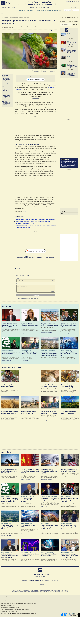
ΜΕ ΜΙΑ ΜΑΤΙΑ (63, 211)
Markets (32, 7)
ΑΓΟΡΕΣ (62, 209)
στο (32, 257)
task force (17, 262)
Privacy (37, 580)
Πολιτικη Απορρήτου (34, 298)
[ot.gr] (40, 4)
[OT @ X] (74, 1)
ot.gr (2, 17)
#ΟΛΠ (35, 10)
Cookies (41, 580)
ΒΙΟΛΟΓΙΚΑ (24, 262)
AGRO (5, 17)
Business (38, 7)
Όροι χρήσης (31, 580)
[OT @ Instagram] (76, 1)
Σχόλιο (17, 283)
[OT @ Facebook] (72, 1)
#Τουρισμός (48, 10)
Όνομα (17, 278)
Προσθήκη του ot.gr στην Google (36, 79)
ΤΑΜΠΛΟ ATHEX (63, 213)
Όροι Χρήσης (25, 298)
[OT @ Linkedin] (78, 1)
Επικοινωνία (24, 580)
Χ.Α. (2, 13)
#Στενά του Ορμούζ (28, 10)
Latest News (6, 452)
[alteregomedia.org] (64, 615)
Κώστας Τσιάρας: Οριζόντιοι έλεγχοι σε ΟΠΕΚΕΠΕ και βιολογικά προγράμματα (35, 219)
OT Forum (68, 1)
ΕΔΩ (25, 212)
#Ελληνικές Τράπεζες (56, 10)
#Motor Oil (21, 10)
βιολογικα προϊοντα (33, 262)
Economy (43, 7)
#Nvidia (42, 10)
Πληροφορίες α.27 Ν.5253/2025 (51, 580)
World (48, 7)
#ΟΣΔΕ (38, 10)
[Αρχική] (5, 3)
